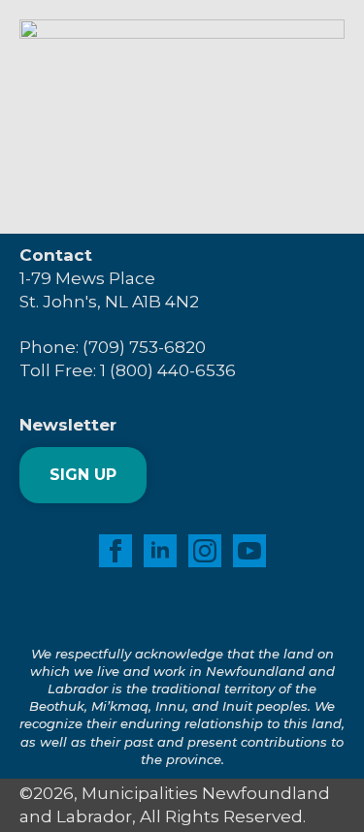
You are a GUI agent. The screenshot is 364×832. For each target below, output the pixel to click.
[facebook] (115, 550)
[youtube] (249, 550)
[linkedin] (160, 550)
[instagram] (204, 550)
